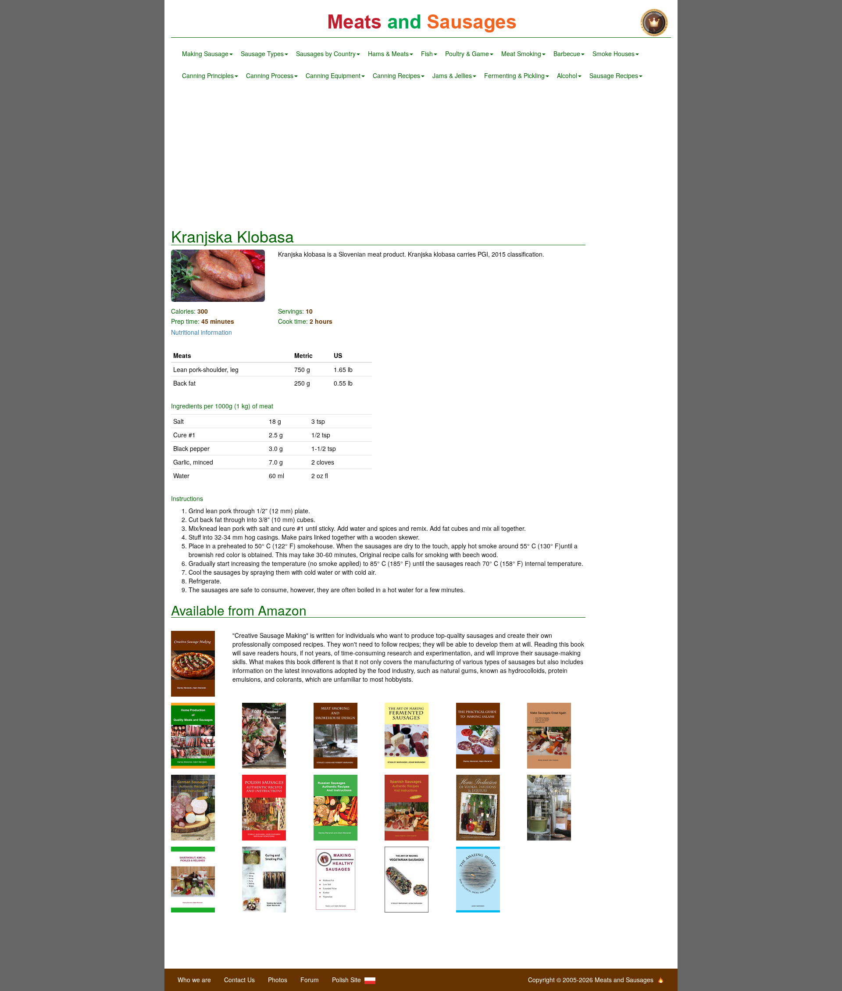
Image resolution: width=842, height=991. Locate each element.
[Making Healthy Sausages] (335, 878)
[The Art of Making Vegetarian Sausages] (406, 878)
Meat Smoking (521, 53)
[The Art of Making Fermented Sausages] (406, 734)
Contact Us (239, 979)
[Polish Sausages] (264, 806)
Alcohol (567, 75)
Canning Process (269, 75)
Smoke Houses (613, 53)
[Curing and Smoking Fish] (264, 878)
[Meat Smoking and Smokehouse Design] (335, 734)
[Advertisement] (421, 157)
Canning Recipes (396, 75)
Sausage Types (262, 53)
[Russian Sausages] (335, 806)
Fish (427, 53)
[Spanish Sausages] (406, 806)
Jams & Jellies (452, 75)
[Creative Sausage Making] (201, 664)
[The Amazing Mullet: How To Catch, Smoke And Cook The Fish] (478, 878)
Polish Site (348, 979)
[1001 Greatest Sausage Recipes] (264, 734)
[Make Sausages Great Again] (549, 734)
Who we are (194, 979)
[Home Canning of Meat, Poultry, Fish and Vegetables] (549, 806)
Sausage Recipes (613, 75)
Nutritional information (201, 332)
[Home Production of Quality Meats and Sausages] (193, 734)
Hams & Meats (388, 53)
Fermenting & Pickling (514, 75)
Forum (309, 979)
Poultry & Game (467, 53)
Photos (277, 979)
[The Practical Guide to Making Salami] (478, 734)
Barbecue (566, 53)
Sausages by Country (326, 53)
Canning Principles (208, 75)
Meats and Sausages (421, 23)
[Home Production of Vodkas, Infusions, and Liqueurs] (478, 806)
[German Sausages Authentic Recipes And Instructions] (193, 806)
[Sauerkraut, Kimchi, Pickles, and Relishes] (193, 878)
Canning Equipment (333, 75)
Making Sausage (205, 53)
